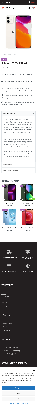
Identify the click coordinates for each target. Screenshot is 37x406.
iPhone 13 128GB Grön (27, 203)
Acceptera (18, 388)
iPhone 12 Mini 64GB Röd (27, 228)
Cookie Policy (11, 403)
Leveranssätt (7, 164)
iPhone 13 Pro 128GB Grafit (9, 203)
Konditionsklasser (9, 113)
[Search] (29, 8)
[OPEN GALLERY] (18, 32)
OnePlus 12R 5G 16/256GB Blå (9, 228)
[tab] (18, 113)
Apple (15, 54)
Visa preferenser (18, 399)
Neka (18, 393)
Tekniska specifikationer (10, 170)
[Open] (14, 8)
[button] (34, 369)
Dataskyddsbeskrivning (22, 403)
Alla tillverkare (6, 54)
